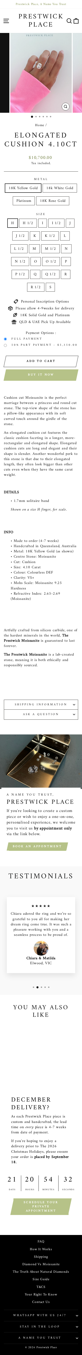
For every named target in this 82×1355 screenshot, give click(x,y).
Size (41, 214)
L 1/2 (19, 248)
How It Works (41, 1249)
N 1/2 (20, 261)
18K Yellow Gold (23, 188)
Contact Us (41, 1302)
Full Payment (26, 339)
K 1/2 (50, 236)
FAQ (41, 1242)
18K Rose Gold (53, 201)
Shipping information (41, 704)
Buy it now (41, 374)
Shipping (41, 1257)
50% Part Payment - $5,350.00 (44, 345)
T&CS (41, 1287)
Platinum (23, 201)
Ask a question (41, 714)
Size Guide (41, 1279)
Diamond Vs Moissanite (41, 1264)
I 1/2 (56, 223)
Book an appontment (37, 846)
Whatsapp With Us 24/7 (39, 1315)
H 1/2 (28, 223)
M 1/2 (50, 248)
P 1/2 (20, 274)
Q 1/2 (50, 274)
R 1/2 (36, 287)
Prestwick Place (41, 21)
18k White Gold (59, 188)
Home (39, 125)
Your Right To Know (41, 1295)
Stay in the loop (40, 1326)
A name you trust (39, 1337)
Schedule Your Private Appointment (41, 1206)
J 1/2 (20, 236)
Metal (41, 179)
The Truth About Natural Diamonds (41, 1272)
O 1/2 (51, 261)
